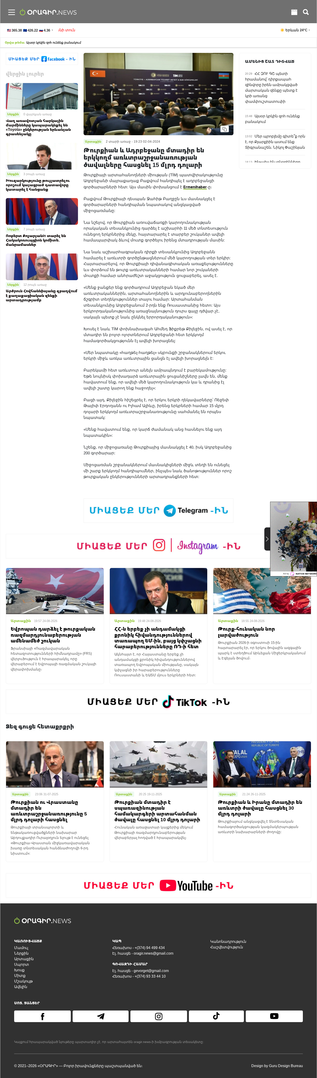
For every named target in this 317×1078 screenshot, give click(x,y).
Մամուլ (21, 948)
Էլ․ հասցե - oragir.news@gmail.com (142, 953)
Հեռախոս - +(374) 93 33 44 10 (139, 976)
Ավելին (20, 987)
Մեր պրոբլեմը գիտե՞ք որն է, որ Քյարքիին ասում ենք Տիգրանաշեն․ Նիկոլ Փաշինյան (275, 141)
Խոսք (19, 970)
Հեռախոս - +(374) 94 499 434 (138, 948)
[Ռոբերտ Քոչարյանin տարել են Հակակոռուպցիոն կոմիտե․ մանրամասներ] (42, 211)
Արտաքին (24, 959)
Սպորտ (21, 964)
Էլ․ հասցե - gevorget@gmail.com (140, 971)
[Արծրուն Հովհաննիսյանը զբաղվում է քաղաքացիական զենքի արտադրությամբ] (42, 266)
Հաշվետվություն (226, 947)
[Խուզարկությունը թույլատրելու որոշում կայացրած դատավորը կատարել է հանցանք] (42, 156)
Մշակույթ (23, 981)
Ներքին (13, 114)
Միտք (20, 976)
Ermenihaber (195, 186)
